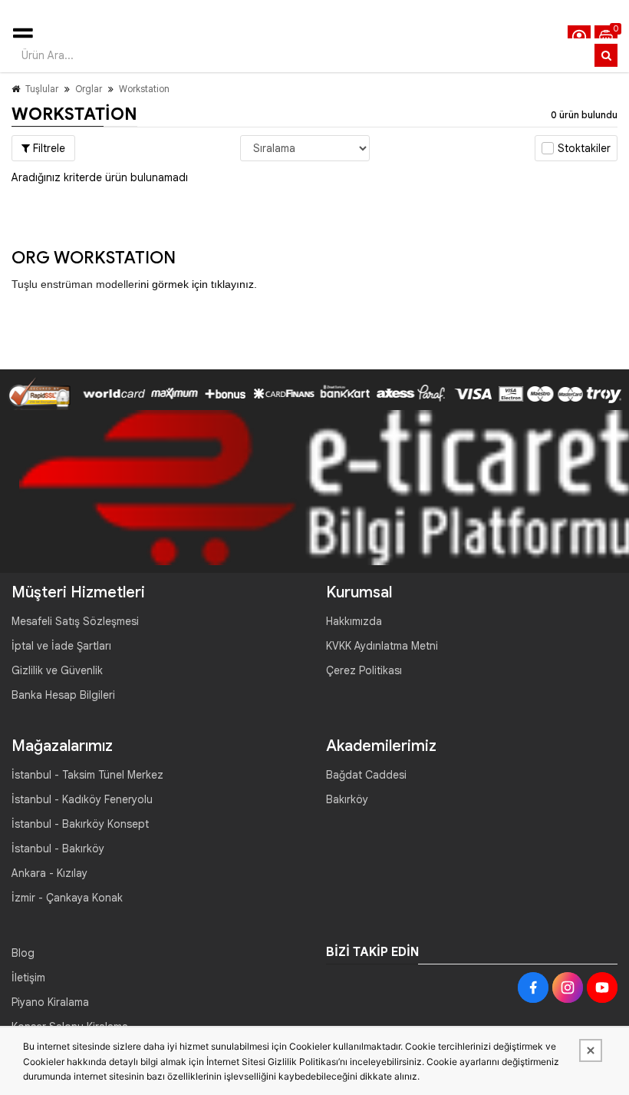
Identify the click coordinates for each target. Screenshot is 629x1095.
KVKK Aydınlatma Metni (382, 646)
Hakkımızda (354, 621)
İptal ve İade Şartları (61, 646)
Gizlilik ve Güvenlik (57, 670)
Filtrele (47, 148)
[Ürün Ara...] (605, 55)
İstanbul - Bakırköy (58, 848)
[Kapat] (590, 1050)
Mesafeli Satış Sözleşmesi (75, 621)
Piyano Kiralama (50, 1002)
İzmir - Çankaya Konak (67, 898)
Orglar (88, 88)
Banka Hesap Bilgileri (63, 695)
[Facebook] (533, 987)
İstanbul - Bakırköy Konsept (80, 824)
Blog (23, 953)
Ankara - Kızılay (49, 873)
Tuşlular (41, 88)
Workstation (144, 88)
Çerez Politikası (364, 670)
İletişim (28, 977)
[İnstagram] (567, 987)
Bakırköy (347, 799)
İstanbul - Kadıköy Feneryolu (82, 799)
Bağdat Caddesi (366, 775)
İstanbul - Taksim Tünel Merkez (87, 775)
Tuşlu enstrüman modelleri (76, 284)
